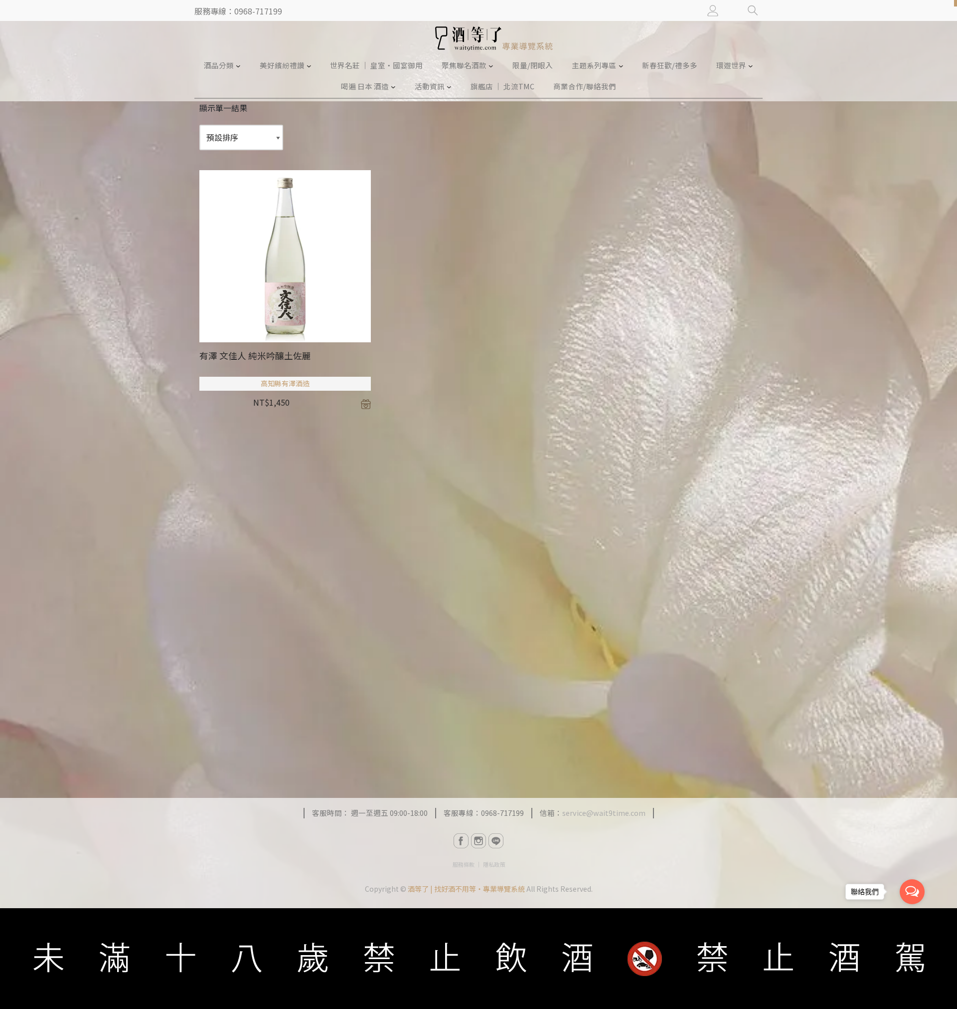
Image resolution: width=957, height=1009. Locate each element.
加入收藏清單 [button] (366, 404)
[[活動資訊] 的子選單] (449, 86)
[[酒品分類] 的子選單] (238, 65)
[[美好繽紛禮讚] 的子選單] (309, 65)
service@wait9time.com (603, 812)
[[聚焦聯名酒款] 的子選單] (490, 65)
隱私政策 (494, 864)
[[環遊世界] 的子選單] (750, 65)
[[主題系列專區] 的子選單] (621, 65)
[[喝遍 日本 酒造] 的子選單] (393, 86)
